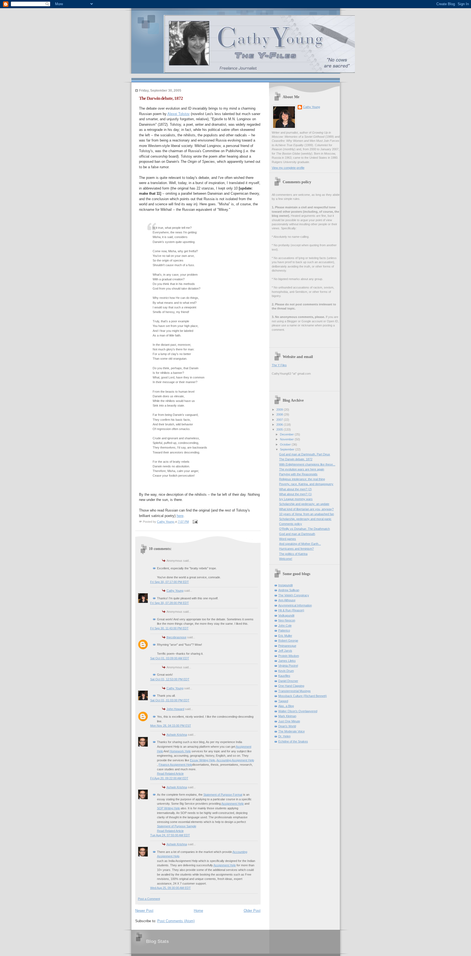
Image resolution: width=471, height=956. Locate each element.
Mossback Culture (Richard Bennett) (302, 696)
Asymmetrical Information (295, 605)
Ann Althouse (286, 600)
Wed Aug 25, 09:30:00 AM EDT (170, 887)
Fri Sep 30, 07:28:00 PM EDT (169, 603)
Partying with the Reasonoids (298, 474)
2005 (280, 429)
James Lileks (287, 660)
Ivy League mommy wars (296, 499)
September (287, 449)
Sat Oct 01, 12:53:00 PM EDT (169, 679)
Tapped (283, 701)
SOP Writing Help (168, 808)
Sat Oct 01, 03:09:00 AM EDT (169, 658)
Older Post (252, 911)
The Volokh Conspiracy (293, 595)
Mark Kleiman (287, 716)
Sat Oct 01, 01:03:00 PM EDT (169, 700)
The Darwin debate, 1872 (295, 459)
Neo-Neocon (286, 620)
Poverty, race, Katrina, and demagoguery (306, 484)
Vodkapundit (286, 615)
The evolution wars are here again (301, 469)
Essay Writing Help (202, 760)
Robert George (288, 640)
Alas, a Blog (286, 706)
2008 (280, 414)
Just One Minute (289, 721)
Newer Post (144, 911)
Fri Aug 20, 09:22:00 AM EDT (169, 778)
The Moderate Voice (291, 731)
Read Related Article (170, 773)
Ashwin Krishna (177, 734)
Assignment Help (232, 803)
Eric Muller (285, 635)
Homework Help (180, 751)
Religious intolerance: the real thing (302, 479)
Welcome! (285, 558)
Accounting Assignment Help (235, 760)
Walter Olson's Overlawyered (297, 711)
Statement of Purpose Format (222, 794)
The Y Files (279, 365)
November (287, 439)
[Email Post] (195, 521)
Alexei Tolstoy (178, 114)
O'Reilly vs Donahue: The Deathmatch (304, 528)
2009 (280, 409)
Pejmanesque (287, 645)
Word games (287, 538)
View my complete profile (288, 167)
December (287, 434)
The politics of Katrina (293, 553)
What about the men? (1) (295, 494)
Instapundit (285, 585)
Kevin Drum (286, 670)
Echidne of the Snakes (293, 741)
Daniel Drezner (288, 681)
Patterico (284, 630)
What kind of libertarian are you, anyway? (306, 509)
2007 (280, 419)
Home (198, 911)
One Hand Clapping (291, 685)
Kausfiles (284, 675)
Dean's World (287, 726)
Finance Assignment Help (175, 764)
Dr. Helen (284, 736)
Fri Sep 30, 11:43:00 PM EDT (169, 628)
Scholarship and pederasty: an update (304, 504)
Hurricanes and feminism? (296, 548)
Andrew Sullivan (288, 590)
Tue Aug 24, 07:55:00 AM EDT (170, 835)
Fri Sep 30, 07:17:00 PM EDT (169, 582)
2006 (280, 424)
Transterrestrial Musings (294, 691)
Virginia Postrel (288, 665)
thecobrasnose (176, 637)
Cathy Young (175, 590)
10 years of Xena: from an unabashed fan (306, 514)
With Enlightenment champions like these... (307, 464)
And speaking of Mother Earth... (300, 543)
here (180, 516)
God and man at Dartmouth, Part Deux (304, 454)
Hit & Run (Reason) (291, 610)
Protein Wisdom (288, 655)
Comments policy (290, 523)
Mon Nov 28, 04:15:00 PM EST (170, 725)
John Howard (175, 709)
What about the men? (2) (295, 489)
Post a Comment (149, 898)
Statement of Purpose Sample (176, 826)
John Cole (285, 625)
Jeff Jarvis (285, 650)
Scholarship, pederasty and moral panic (305, 519)
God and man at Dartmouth (297, 534)
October (286, 444)
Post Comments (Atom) (176, 921)
